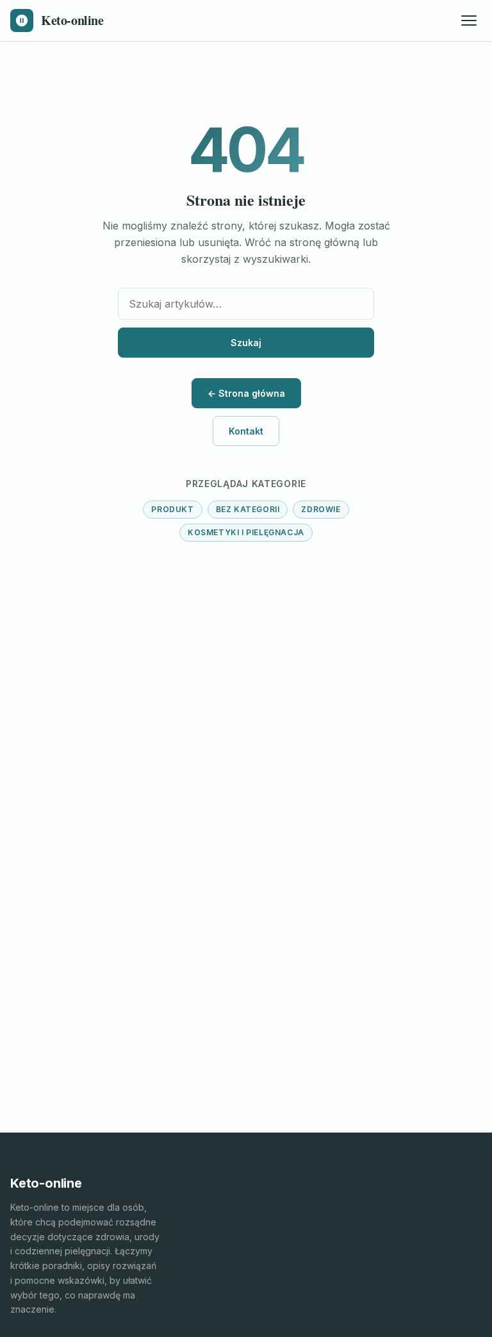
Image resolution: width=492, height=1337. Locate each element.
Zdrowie (320, 509)
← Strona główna (246, 393)
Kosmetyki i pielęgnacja (246, 532)
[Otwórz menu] (469, 20)
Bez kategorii (248, 509)
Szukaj (246, 342)
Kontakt (246, 431)
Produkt (172, 509)
